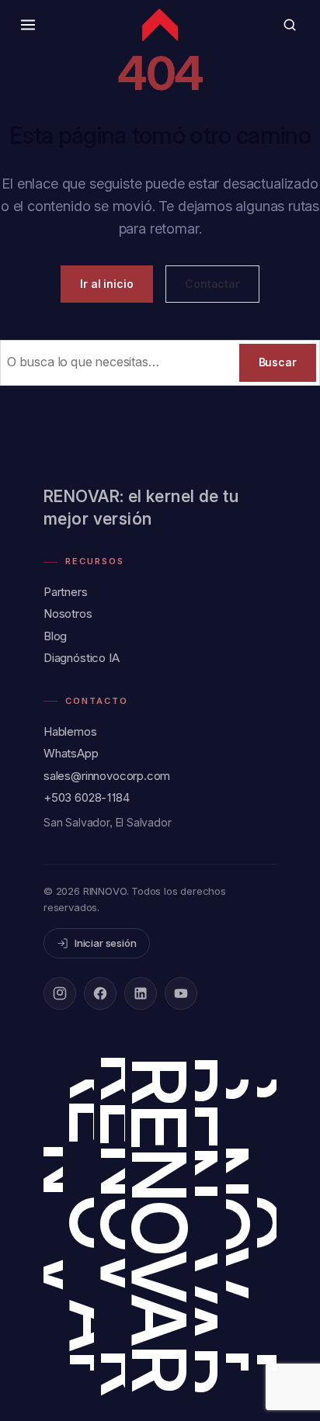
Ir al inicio (107, 283)
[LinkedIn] (140, 993)
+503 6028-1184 (86, 797)
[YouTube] (181, 993)
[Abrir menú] (28, 25)
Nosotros (67, 613)
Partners (65, 591)
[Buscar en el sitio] (289, 25)
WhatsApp (71, 753)
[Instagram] (59, 993)
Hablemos (70, 731)
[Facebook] (100, 993)
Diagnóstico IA (81, 657)
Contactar (212, 283)
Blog (55, 636)
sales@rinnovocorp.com (106, 775)
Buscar (278, 362)
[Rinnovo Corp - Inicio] (160, 25)
